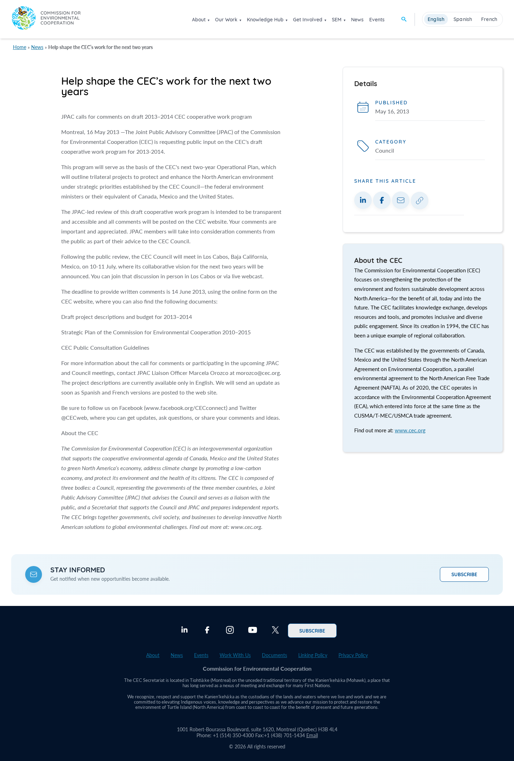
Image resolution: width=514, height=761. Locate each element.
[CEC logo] (46, 19)
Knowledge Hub (265, 19)
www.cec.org (410, 430)
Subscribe (464, 574)
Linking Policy (312, 655)
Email (312, 735)
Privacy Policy (353, 655)
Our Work (226, 19)
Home (19, 47)
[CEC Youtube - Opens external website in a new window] (252, 631)
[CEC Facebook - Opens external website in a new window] (207, 631)
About (199, 19)
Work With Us (235, 655)
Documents (274, 655)
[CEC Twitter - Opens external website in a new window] (275, 631)
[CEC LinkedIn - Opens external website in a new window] (184, 631)
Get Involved (307, 19)
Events (377, 19)
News (357, 19)
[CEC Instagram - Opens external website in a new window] (230, 631)
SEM (337, 19)
